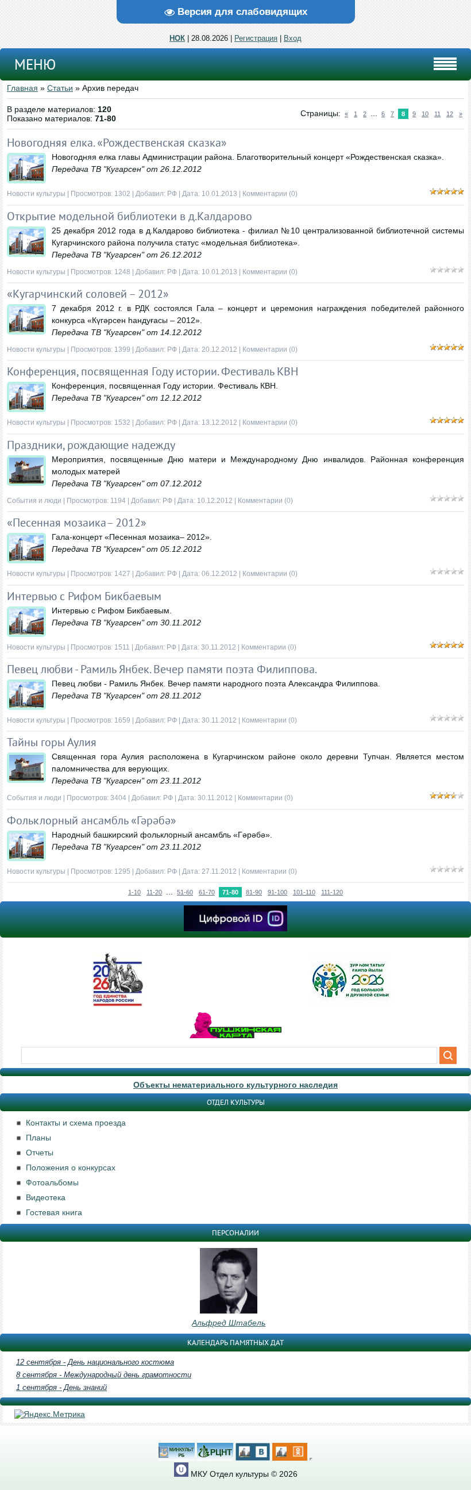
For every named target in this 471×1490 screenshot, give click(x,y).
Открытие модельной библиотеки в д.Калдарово (129, 216)
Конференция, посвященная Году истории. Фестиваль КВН (152, 371)
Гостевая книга (54, 1212)
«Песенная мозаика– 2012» (76, 522)
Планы (38, 1137)
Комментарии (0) (270, 194)
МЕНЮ (35, 64)
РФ (172, 194)
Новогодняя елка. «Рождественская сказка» (117, 142)
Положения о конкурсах (70, 1167)
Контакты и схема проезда (76, 1122)
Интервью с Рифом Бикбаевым (84, 596)
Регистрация (255, 38)
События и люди (34, 501)
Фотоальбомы (52, 1182)
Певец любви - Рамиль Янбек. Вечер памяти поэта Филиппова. (162, 669)
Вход (293, 38)
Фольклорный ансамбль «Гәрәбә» (91, 820)
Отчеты (39, 1152)
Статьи (60, 88)
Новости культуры (36, 194)
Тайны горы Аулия (51, 742)
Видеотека (45, 1197)
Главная (22, 88)
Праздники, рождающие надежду (91, 444)
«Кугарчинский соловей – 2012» (88, 293)
